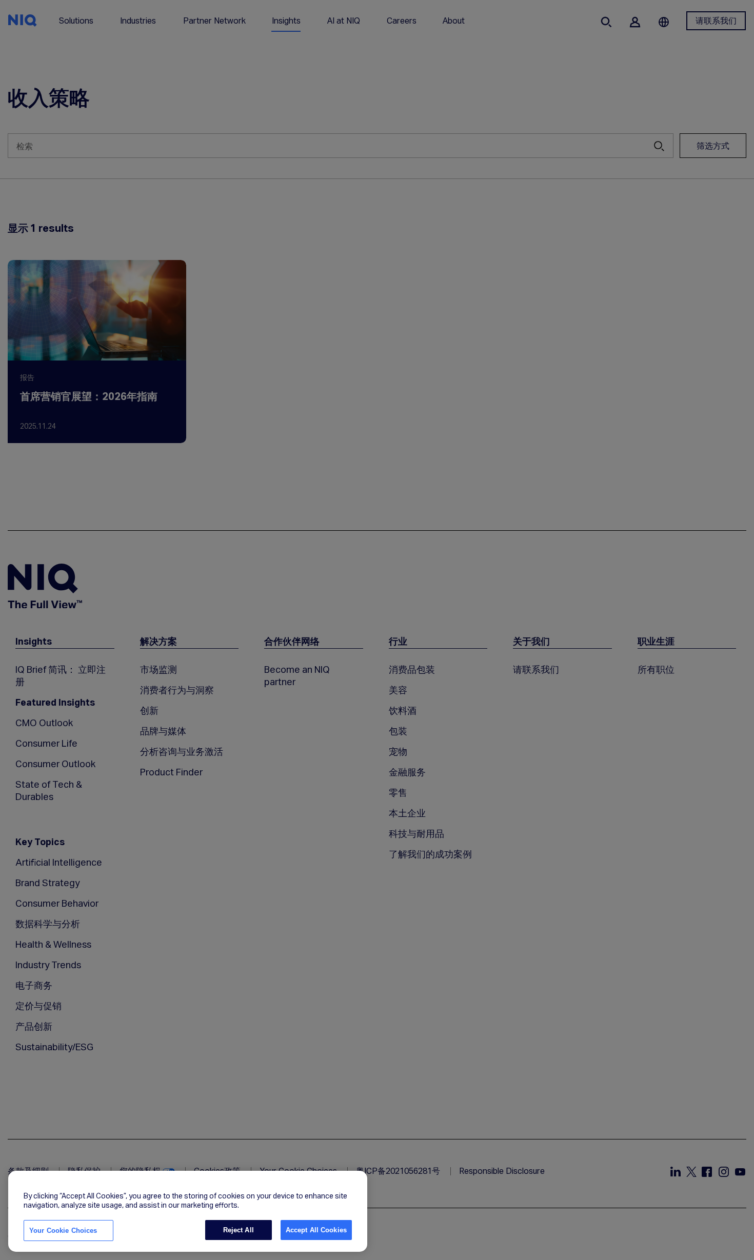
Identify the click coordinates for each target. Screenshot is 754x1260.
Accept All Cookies (316, 1230)
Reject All (238, 1230)
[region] (187, 1211)
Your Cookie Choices (63, 1230)
